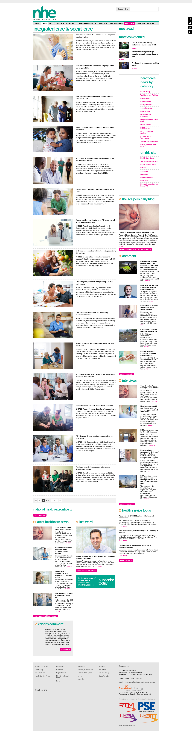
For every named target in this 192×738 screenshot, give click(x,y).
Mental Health (145, 125)
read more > (65, 649)
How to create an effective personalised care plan (94, 405)
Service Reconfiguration (149, 141)
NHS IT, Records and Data (148, 145)
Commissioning (146, 108)
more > (68, 543)
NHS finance (145, 128)
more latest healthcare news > (46, 616)
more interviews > (127, 504)
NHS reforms (145, 98)
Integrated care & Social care (149, 120)
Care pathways (146, 105)
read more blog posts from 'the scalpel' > (135, 249)
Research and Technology (145, 137)
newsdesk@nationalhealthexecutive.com (140, 682)
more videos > (40, 515)
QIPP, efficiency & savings (146, 132)
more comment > (126, 374)
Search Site (123, 9)
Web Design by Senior (127, 725)
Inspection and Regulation (145, 115)
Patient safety (145, 101)
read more (123, 526)
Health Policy (145, 92)
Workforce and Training (149, 95)
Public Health (145, 111)
